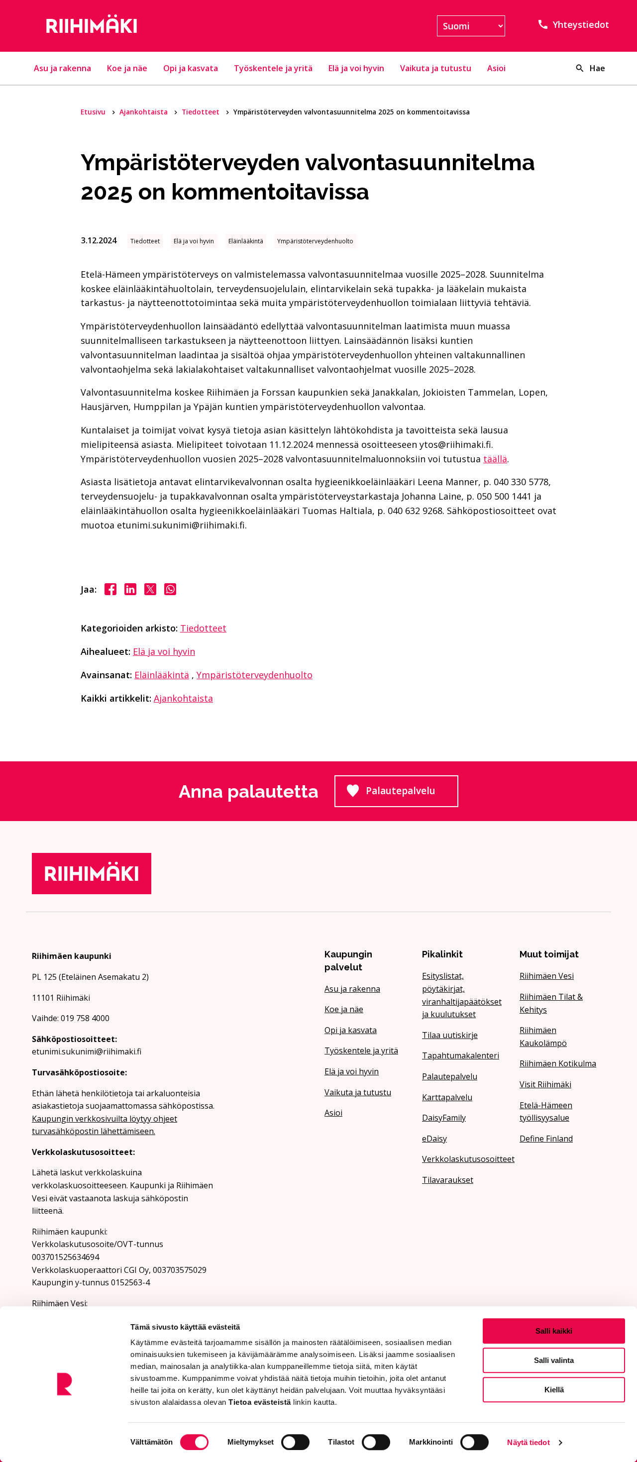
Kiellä (554, 1389)
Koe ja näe (127, 68)
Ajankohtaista (144, 111)
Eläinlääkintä (161, 675)
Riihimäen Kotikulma (558, 1063)
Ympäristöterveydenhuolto (255, 675)
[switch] (295, 1442)
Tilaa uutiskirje (450, 1035)
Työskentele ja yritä (273, 68)
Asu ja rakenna (62, 68)
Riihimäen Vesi (547, 975)
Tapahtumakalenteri (460, 1055)
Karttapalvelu (447, 1097)
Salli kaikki (553, 1331)
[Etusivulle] (123, 26)
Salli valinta (554, 1360)
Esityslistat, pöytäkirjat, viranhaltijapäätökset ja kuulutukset (462, 995)
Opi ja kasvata (190, 68)
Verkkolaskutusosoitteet (465, 1158)
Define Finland (546, 1138)
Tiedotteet (201, 111)
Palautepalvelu (412, 793)
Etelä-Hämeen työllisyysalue (546, 1112)
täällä (495, 459)
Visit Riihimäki (545, 1084)
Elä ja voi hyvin (356, 68)
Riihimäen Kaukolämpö (543, 1036)
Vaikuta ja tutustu (435, 68)
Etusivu (94, 111)
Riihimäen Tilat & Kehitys (551, 1003)
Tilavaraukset (447, 1179)
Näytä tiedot (528, 1442)
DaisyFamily (444, 1117)
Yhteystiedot (581, 24)
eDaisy (434, 1138)
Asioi (496, 68)
